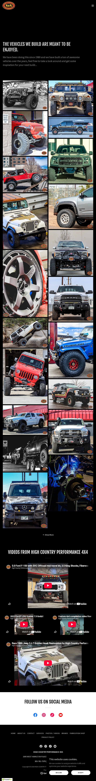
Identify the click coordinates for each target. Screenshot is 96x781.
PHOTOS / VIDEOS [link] (53, 733)
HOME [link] (13, 733)
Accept (81, 773)
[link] (9, 5)
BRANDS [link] (65, 733)
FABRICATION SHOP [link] (77, 733)
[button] (92, 5)
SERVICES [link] (40, 733)
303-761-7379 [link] (40, 761)
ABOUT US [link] (21, 733)
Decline (59, 773)
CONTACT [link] (31, 733)
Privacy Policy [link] (48, 737)
